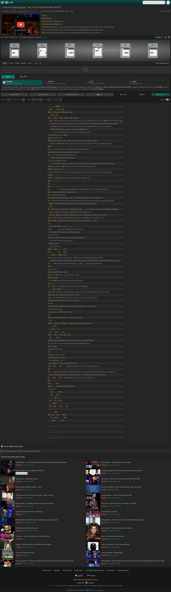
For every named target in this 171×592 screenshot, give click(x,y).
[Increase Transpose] (60, 99)
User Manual (110, 570)
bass (36, 63)
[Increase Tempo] (16, 37)
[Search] (163, 2)
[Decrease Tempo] (2, 37)
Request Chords (21, 473)
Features (57, 570)
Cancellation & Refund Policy (94, 570)
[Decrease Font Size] (8, 99)
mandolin (23, 63)
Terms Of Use (67, 570)
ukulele (17, 63)
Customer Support (123, 570)
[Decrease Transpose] (48, 99)
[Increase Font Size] (23, 99)
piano (11, 63)
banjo (29, 63)
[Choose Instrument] (40, 63)
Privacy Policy (78, 570)
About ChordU (46, 570)
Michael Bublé (19, 7)
